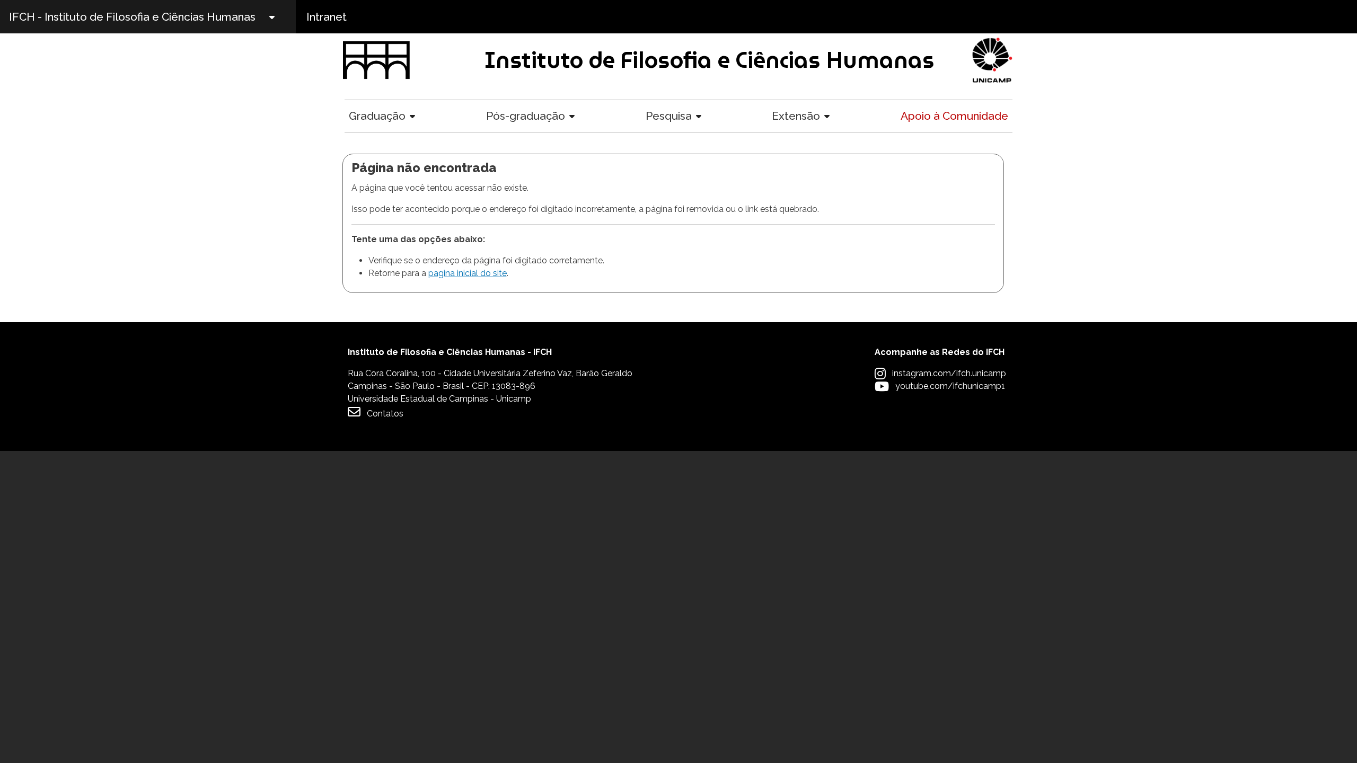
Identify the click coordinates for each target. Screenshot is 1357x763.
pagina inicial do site (467, 273)
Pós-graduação (525, 115)
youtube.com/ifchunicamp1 (950, 386)
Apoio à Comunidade (954, 115)
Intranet (326, 16)
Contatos (385, 414)
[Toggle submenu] (281, 16)
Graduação (377, 115)
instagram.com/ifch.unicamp (949, 373)
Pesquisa (669, 115)
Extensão (796, 115)
